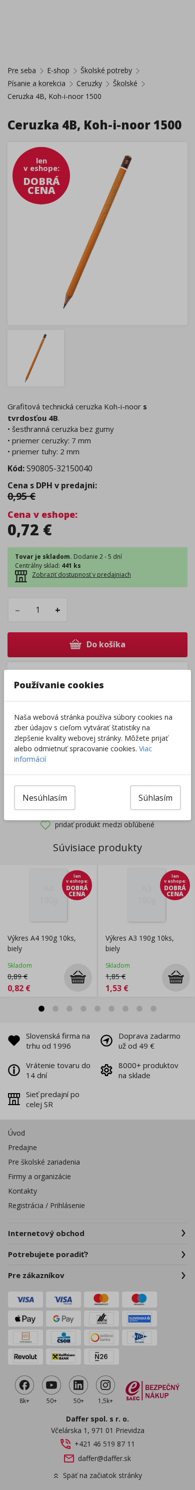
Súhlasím (155, 797)
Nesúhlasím (44, 797)
